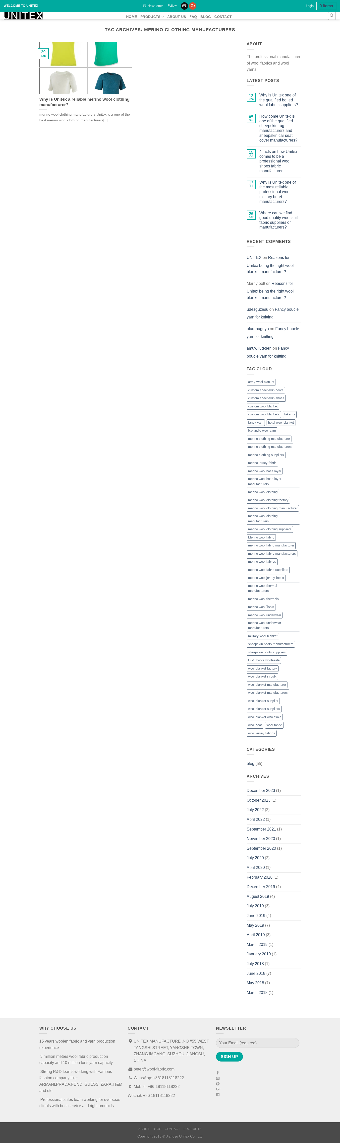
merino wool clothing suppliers (269, 529)
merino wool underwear (264, 615)
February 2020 (260, 877)
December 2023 (261, 790)
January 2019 (259, 954)
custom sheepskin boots (265, 390)
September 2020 (261, 848)
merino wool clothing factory (268, 500)
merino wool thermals (263, 599)
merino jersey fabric (262, 463)
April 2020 (256, 867)
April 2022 (256, 819)
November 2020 (261, 839)
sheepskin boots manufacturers (270, 644)
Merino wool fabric (261, 537)
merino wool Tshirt (261, 607)
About (143, 1129)
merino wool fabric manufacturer (271, 545)
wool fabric (274, 725)
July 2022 (255, 810)
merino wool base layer (264, 471)
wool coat (255, 725)
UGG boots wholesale (264, 660)
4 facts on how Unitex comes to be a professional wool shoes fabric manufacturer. (278, 161)
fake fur (289, 414)
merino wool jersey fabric (266, 578)
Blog (205, 17)
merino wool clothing (263, 492)
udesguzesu (257, 309)
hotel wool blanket (281, 422)
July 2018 (255, 964)
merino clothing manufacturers (270, 447)
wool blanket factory (262, 668)
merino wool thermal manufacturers (262, 588)
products (150, 17)
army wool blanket (261, 382)
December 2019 (261, 887)
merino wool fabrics (262, 561)
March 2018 (257, 993)
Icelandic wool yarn (262, 430)
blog (250, 764)
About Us (176, 17)
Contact (223, 17)
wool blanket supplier (263, 701)
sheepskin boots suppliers (267, 652)
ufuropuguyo (258, 329)
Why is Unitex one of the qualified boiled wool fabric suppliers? (278, 100)
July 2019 (255, 906)
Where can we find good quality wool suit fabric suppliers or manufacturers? (278, 220)
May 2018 (255, 983)
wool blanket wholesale (264, 717)
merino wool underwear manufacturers (264, 625)
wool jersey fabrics (261, 733)
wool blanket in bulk (262, 676)
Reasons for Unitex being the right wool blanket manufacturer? (270, 264)
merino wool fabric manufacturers (272, 553)
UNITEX (254, 257)
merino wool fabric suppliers (268, 570)
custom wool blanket (263, 406)
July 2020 (255, 858)
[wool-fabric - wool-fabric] (61, 15)
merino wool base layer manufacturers (264, 481)
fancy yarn (255, 422)
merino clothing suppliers (266, 455)
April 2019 (256, 935)
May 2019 (255, 925)
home (131, 17)
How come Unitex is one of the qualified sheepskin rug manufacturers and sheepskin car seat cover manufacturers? (278, 128)
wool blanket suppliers (264, 709)
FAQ (193, 17)
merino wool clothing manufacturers (263, 518)
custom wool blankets (264, 414)
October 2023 (259, 800)
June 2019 (256, 916)
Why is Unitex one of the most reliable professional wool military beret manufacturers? (277, 192)
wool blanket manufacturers (268, 692)
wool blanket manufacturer (267, 684)
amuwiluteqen (259, 348)
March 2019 (257, 944)
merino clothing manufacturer (269, 439)
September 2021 (261, 829)
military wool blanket (263, 636)
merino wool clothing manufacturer (272, 508)
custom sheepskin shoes (266, 398)
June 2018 (256, 973)
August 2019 (258, 896)
